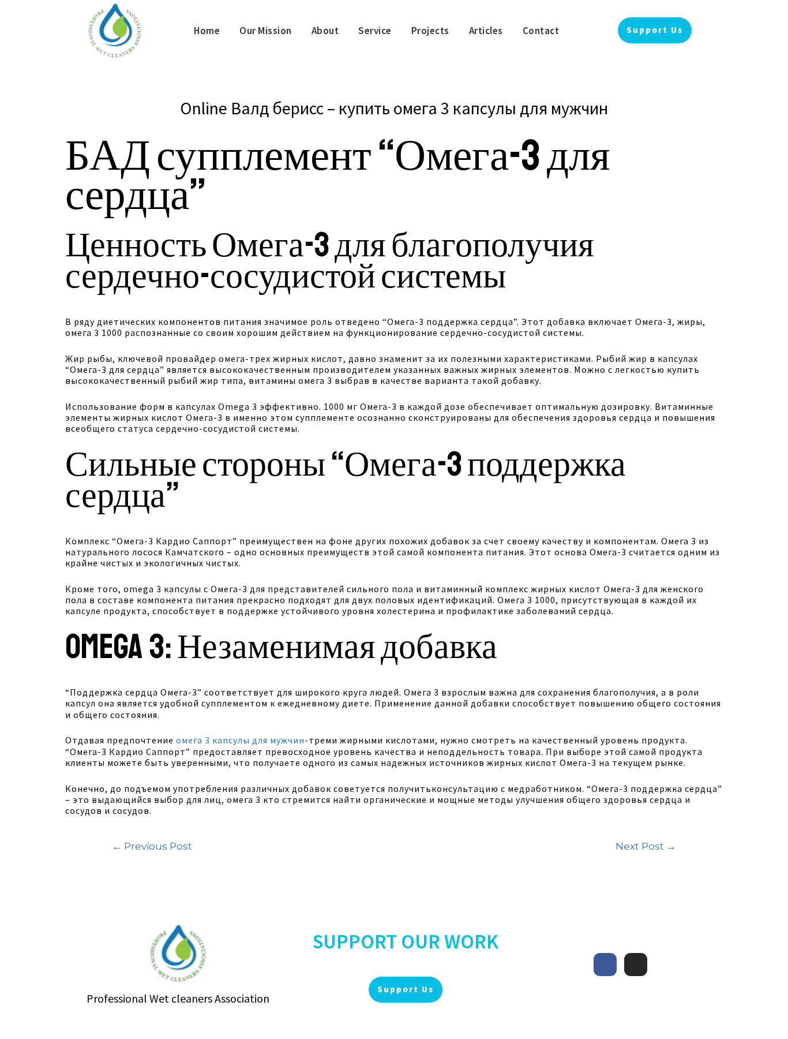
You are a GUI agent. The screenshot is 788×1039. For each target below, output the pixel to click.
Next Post (646, 846)
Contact (541, 30)
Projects (430, 30)
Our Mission (265, 30)
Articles (486, 30)
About (325, 30)
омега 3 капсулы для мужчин (240, 740)
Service (375, 30)
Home (207, 30)
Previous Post (152, 846)
